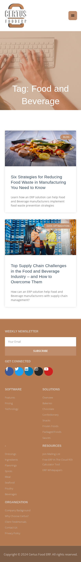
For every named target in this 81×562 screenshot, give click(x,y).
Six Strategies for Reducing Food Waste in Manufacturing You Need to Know (38, 182)
